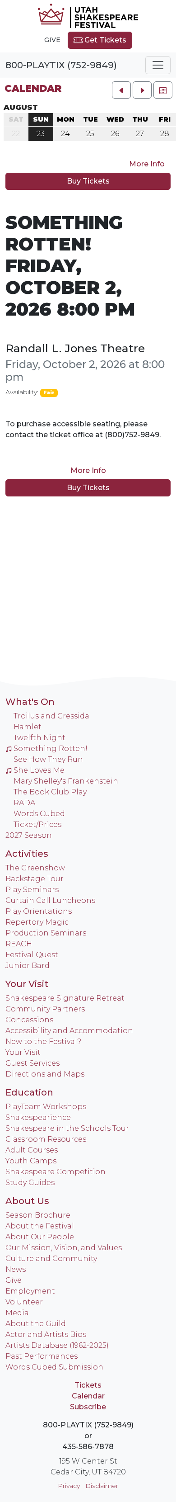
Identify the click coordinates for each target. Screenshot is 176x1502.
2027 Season (28, 835)
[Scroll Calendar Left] (121, 90)
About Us (27, 1200)
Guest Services (32, 1063)
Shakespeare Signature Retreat (65, 998)
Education (29, 1092)
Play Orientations (38, 911)
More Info (147, 164)
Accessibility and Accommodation (69, 1030)
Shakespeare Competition (55, 1171)
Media (17, 1312)
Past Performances (41, 1356)
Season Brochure (37, 1215)
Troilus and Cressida (51, 716)
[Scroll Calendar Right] (142, 90)
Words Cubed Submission (54, 1367)
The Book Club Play (50, 792)
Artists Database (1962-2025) (57, 1345)
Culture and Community (51, 1258)
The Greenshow (35, 868)
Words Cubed (39, 813)
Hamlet (28, 727)
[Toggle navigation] (158, 65)
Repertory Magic (37, 922)
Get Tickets (104, 40)
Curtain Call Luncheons (50, 900)
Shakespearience (38, 1117)
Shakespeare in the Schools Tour (67, 1128)
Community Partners (45, 1009)
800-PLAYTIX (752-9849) (61, 65)
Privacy (69, 1486)
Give (52, 40)
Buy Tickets (88, 181)
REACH (18, 944)
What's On (30, 701)
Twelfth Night (39, 737)
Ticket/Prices (37, 824)
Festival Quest (31, 954)
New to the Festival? (43, 1041)
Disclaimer (101, 1486)
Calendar (33, 88)
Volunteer (24, 1302)
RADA (24, 802)
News (15, 1269)
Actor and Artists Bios (45, 1334)
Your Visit (26, 983)
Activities (26, 853)
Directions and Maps (44, 1074)
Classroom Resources (45, 1139)
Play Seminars (32, 889)
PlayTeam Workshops (45, 1106)
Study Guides (30, 1182)
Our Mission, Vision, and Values (63, 1247)
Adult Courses (31, 1150)
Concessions (29, 1020)
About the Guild (35, 1323)
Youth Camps (30, 1161)
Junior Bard (27, 965)
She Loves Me (39, 770)
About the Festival (39, 1226)
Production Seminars (45, 933)
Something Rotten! (51, 748)
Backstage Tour (34, 878)
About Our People (39, 1237)
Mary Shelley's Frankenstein (66, 781)
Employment (30, 1291)
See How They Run (48, 759)
